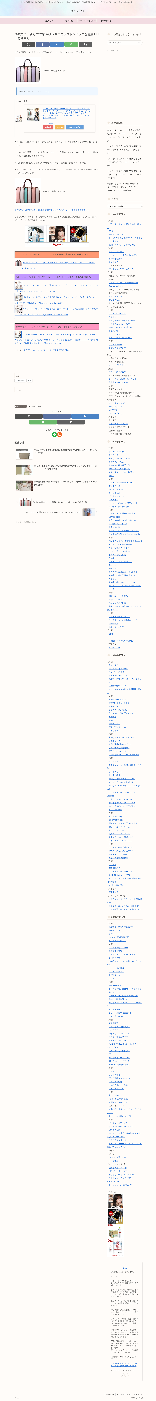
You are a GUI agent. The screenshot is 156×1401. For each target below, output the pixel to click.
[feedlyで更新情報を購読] (54, 434)
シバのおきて (114, 958)
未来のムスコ (114, 706)
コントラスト (114, 262)
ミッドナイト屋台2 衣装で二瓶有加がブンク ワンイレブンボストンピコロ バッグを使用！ (124, 174)
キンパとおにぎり (116, 672)
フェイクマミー (115, 1075)
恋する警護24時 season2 (119, 1078)
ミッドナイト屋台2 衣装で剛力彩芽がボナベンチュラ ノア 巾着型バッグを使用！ (124, 149)
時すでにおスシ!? (116, 489)
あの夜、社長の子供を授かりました (124, 575)
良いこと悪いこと (116, 1095)
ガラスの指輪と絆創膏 (118, 858)
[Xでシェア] (28, 44)
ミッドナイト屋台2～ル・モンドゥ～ (124, 379)
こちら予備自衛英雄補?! (119, 748)
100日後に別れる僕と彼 (119, 507)
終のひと (112, 720)
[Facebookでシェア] (43, 44)
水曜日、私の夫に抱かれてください (124, 531)
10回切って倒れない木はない (121, 641)
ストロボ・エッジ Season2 (120, 841)
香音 (40, 406)
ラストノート (114, 317)
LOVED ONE (114, 517)
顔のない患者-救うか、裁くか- (122, 779)
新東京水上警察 (115, 951)
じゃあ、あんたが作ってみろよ (122, 954)
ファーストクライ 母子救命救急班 (123, 283)
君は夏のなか (114, 300)
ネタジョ (112, 579)
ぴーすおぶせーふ (116, 496)
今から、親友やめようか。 (120, 338)
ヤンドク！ (113, 665)
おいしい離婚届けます (118, 999)
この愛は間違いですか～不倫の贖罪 (124, 755)
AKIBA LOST (114, 724)
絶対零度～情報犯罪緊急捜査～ (122, 927)
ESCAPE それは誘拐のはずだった (123, 996)
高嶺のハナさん (21, 406)
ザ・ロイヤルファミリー (119, 1123)
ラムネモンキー (115, 741)
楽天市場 (48, 127)
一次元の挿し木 (115, 406)
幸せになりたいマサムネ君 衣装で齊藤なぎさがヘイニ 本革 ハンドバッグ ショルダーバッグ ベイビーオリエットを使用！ (124, 135)
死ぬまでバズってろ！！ (119, 1040)
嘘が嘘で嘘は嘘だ (116, 885)
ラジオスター (114, 648)
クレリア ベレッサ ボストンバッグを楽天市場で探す (46, 350)
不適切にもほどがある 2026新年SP (124, 906)
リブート (112, 865)
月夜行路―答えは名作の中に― (122, 520)
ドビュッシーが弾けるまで (120, 1185)
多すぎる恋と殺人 (116, 462)
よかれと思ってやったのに (120, 551)
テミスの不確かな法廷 (118, 710)
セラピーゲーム (115, 1009)
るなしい (112, 565)
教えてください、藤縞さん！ (121, 837)
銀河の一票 (113, 455)
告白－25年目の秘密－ (118, 372)
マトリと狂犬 (114, 730)
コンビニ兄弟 (114, 493)
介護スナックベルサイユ (119, 1102)
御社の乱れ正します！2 (119, 1061)
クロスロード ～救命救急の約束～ (123, 255)
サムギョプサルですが (118, 1037)
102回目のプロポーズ (118, 524)
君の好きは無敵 (115, 259)
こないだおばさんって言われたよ (123, 503)
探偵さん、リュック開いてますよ (123, 823)
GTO (111, 231)
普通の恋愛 (113, 331)
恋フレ (112, 1054)
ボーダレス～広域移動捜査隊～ (122, 513)
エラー (112, 637)
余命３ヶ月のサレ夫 (117, 603)
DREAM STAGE (116, 820)
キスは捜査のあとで (117, 413)
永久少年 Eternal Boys (118, 382)
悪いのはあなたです (117, 941)
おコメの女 (113, 761)
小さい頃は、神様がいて (119, 1027)
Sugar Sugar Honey (117, 686)
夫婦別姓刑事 (114, 486)
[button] (85, 44)
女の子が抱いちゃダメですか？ (122, 582)
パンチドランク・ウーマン (120, 872)
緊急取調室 (113, 1023)
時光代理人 (113, 624)
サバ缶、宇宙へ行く (117, 452)
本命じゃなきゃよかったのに (121, 799)
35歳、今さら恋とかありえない (122, 245)
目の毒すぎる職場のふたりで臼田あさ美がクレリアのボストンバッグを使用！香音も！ (52, 210)
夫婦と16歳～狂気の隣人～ (120, 327)
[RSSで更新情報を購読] (59, 434)
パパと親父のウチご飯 (118, 1099)
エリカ (112, 978)
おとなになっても (116, 830)
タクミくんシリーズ (117, 1140)
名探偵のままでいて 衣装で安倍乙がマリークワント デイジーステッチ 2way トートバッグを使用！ (123, 187)
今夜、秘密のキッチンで (119, 548)
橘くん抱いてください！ (119, 1051)
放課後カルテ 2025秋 (118, 1168)
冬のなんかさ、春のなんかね (121, 737)
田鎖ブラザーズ (115, 599)
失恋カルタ (113, 500)
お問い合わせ (138, 1394)
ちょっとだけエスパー (118, 948)
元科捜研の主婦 (115, 817)
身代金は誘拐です (116, 775)
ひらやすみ (113, 1161)
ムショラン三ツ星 (116, 627)
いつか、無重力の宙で (118, 1157)
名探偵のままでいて (117, 348)
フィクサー (113, 589)
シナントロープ (115, 934)
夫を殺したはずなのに (118, 234)
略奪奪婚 (112, 717)
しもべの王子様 (115, 345)
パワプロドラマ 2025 (118, 1171)
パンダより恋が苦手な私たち (121, 847)
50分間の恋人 (114, 868)
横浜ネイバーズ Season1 (119, 854)
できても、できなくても (119, 1033)
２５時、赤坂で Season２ (120, 1013)
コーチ (112, 1071)
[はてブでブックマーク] (57, 44)
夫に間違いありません (118, 669)
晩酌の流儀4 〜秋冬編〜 (119, 1085)
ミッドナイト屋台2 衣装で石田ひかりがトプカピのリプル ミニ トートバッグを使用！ (124, 162)
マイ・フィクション (117, 403)
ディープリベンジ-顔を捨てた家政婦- (125, 586)
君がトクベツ (114, 975)
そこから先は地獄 (116, 968)
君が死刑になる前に (117, 555)
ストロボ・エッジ (116, 1089)
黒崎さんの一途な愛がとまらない (123, 713)
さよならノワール (116, 252)
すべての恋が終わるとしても (121, 1126)
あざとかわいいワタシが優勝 (121, 544)
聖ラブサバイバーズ (117, 751)
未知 (125, 1268)
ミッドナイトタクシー (118, 424)
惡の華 (112, 558)
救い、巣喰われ (115, 810)
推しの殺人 (113, 1030)
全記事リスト (109, 1394)
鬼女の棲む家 (114, 527)
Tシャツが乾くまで (117, 365)
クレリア (32, 406)
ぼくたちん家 (114, 1130)
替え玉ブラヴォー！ (117, 892)
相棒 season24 (115, 985)
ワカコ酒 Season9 (116, 1016)
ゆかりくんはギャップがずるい (122, 806)
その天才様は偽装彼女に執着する (123, 572)
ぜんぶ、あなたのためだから (121, 851)
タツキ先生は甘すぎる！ (119, 617)
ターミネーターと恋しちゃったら (123, 620)
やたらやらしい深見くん (119, 469)
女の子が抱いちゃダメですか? (122, 803)
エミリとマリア (115, 334)
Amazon (59, 127)
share (111, 476)
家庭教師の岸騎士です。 (119, 675)
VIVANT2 (113, 410)
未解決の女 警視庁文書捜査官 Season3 (125, 541)
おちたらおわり (115, 296)
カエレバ (51, 123)
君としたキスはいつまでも (120, 1116)
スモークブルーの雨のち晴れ (121, 472)
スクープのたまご (116, 972)
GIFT (111, 634)
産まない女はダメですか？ (120, 458)
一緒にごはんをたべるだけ (120, 324)
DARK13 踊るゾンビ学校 (119, 875)
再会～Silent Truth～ (117, 699)
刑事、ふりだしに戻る (118, 596)
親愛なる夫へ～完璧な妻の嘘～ (122, 320)
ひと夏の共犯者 (115, 1082)
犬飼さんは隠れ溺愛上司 (119, 465)
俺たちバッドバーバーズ (119, 834)
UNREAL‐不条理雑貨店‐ (119, 937)
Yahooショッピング (75, 127)
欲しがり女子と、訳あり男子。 (122, 1175)
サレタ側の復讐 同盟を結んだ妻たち (124, 534)
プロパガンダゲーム (117, 727)
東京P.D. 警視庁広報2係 (119, 703)
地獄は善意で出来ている (119, 1058)
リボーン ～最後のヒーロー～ (121, 483)
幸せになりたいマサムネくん (121, 269)
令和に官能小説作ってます (120, 744)
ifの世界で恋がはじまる (119, 1064)
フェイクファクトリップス (120, 562)
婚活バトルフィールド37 (119, 827)
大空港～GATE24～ (117, 314)
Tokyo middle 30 (116, 286)
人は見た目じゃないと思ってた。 (123, 782)
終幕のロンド (114, 930)
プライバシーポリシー (124, 1394)
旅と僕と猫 (113, 568)
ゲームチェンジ (115, 772)
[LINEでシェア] (71, 44)
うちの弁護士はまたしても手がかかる (125, 909)
